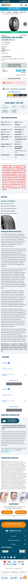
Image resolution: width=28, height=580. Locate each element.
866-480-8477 (6, 1)
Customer (13, 536)
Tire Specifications (5, 107)
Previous (3, 24)
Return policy (14, 572)
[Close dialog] (27, 575)
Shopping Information (13, 540)
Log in (9, 64)
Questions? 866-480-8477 (13, 524)
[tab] (4, 375)
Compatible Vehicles (14, 111)
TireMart (13, 544)
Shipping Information (5, 111)
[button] (17, 96)
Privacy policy (6, 572)
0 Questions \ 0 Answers (7, 368)
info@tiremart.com (9, 450)
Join (14, 64)
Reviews (23, 106)
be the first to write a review (14, 383)
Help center (22, 572)
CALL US (8, 512)
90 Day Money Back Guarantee (14, 9)
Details (14, 106)
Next (25, 24)
